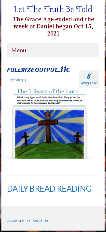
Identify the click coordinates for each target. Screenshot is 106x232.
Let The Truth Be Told (53, 10)
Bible (18, 79)
